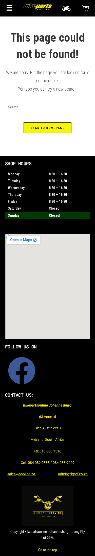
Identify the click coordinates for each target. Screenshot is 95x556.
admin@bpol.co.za (73, 474)
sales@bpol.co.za (21, 474)
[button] (9, 8)
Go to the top (47, 550)
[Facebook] (22, 370)
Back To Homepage (47, 128)
